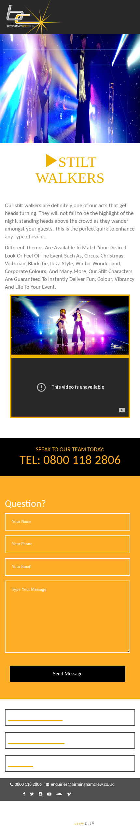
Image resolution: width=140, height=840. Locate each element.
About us (37, 808)
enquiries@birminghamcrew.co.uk (82, 784)
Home (16, 808)
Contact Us (98, 808)
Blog (56, 808)
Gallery (73, 808)
